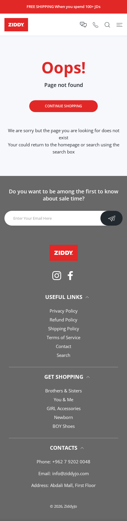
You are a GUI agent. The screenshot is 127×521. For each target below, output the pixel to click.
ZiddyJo (70, 506)
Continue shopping (63, 106)
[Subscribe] (111, 218)
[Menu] (119, 24)
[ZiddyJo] (16, 24)
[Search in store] (107, 24)
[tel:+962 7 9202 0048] (95, 24)
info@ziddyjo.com (70, 473)
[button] (83, 24)
